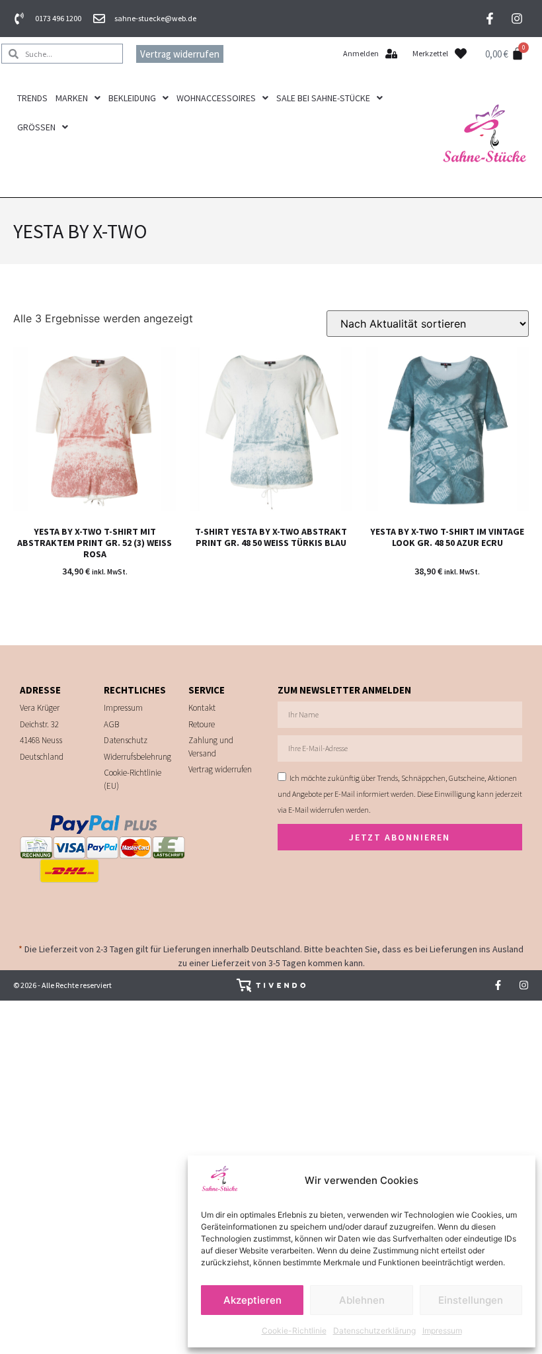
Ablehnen (362, 1300)
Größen (36, 127)
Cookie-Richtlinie (294, 1330)
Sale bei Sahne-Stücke (323, 98)
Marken (72, 98)
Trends (32, 98)
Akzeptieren (252, 1300)
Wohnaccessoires (216, 98)
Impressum (442, 1330)
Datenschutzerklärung (374, 1330)
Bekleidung (132, 98)
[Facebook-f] (490, 18)
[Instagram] (517, 18)
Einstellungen (470, 1300)
